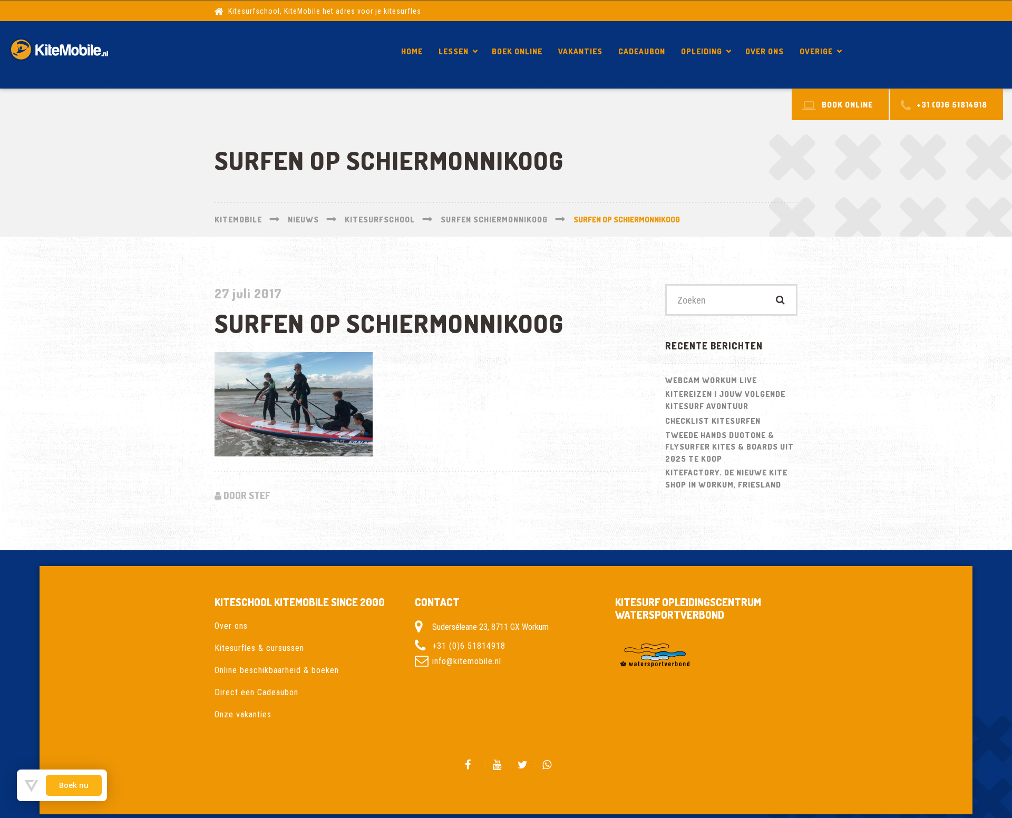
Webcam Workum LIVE (711, 380)
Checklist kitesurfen (713, 421)
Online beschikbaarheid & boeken (277, 670)
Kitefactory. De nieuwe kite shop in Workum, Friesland (726, 479)
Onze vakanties (243, 714)
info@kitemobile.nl (466, 661)
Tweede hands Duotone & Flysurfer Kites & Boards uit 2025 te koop (729, 447)
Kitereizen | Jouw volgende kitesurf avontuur (725, 400)
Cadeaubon (641, 51)
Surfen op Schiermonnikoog (928, 51)
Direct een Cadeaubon (256, 692)
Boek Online (517, 51)
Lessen (454, 51)
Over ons (764, 51)
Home (412, 51)
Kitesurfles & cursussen (259, 648)
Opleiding (701, 51)
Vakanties (580, 51)
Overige (816, 51)
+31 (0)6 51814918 (468, 645)
